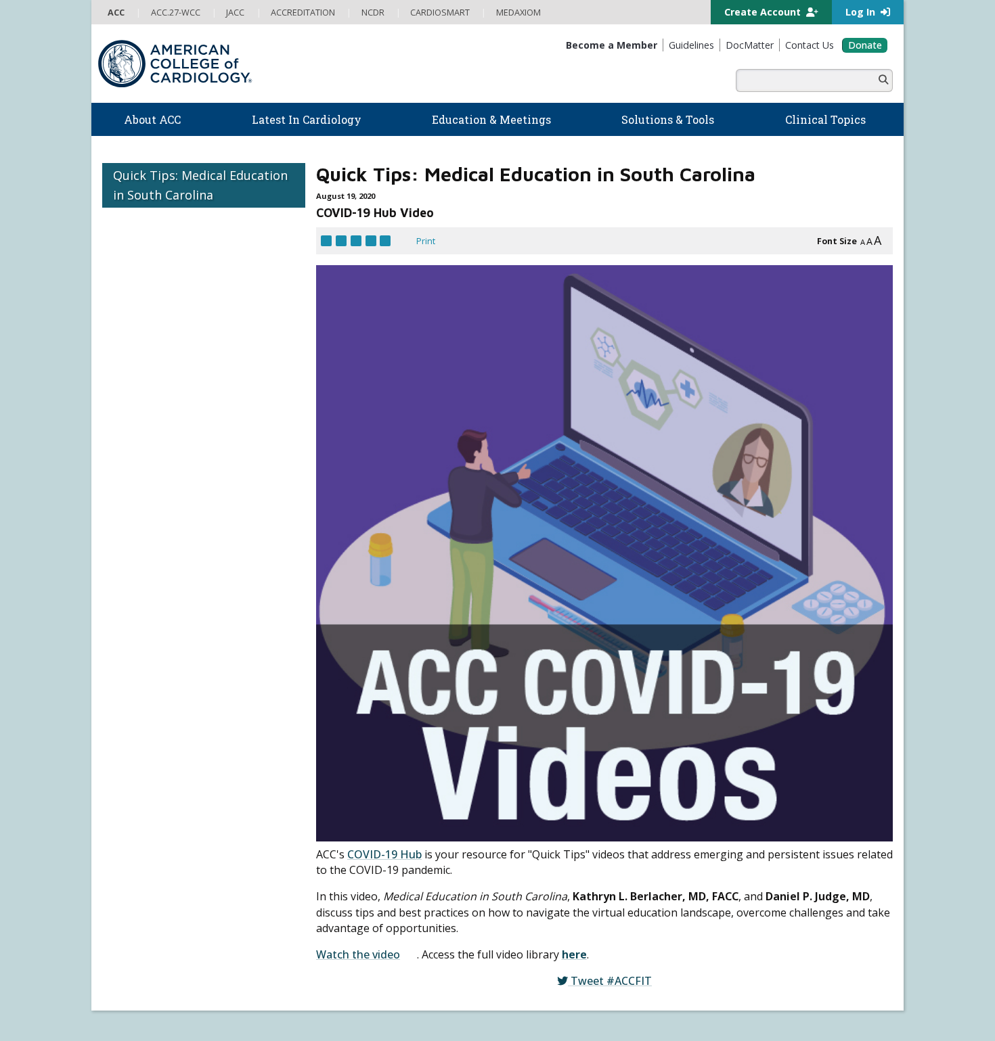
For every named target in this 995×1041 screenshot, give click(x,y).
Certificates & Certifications (357, 762)
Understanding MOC (344, 803)
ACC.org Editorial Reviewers (730, 981)
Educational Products (545, 695)
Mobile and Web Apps (547, 735)
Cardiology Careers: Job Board (564, 640)
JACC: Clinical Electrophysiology (564, 912)
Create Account (763, 11)
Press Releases (419, 981)
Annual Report (822, 981)
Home (197, 547)
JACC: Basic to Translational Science (573, 843)
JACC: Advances (534, 816)
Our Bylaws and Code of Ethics (163, 695)
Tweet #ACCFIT (492, 440)
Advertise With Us (203, 981)
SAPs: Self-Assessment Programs (370, 734)
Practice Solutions (539, 653)
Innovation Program (141, 667)
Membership (256, 547)
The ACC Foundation (143, 626)
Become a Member (140, 762)
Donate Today (139, 869)
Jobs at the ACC (132, 680)
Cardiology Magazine (344, 626)
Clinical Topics (543, 761)
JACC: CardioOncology (546, 857)
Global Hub (124, 831)
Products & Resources (348, 707)
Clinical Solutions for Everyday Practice (580, 667)
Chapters (120, 816)
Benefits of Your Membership (161, 789)
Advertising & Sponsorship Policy (313, 981)
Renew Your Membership (154, 776)
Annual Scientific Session (353, 831)
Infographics (528, 680)
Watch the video (358, 403)
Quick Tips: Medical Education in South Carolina (200, 185)
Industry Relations (138, 708)
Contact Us (737, 710)
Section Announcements (655, 547)
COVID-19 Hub (384, 272)
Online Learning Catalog (351, 693)
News (314, 612)
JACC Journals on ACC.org (572, 788)
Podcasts (321, 653)
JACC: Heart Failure (540, 925)
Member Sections (345, 547)
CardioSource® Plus (344, 748)
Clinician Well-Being (542, 612)
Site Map (407, 995)
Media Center (132, 981)
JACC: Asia (522, 829)
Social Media (483, 981)
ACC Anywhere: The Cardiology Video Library (392, 721)
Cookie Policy (355, 995)
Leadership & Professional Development (385, 776)
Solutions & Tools (549, 598)
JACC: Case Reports (541, 898)
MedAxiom (735, 688)
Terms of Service (288, 995)
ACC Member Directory (148, 844)
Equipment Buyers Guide (554, 708)
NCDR (721, 623)
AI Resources (529, 722)
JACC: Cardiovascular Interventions (572, 884)
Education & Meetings (362, 679)
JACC (512, 802)
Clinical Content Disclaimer (614, 981)
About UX (535, 981)
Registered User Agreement (189, 995)
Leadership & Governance (155, 612)
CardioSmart (741, 666)
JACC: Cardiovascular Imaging (560, 870)
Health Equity (128, 653)
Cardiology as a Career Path (558, 626)
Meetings (321, 816)
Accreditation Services (770, 645)
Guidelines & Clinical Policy (356, 640)
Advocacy (120, 640)
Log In (861, 11)
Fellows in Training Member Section (492, 547)
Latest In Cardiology (357, 598)
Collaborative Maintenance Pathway (374, 789)
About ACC (130, 598)
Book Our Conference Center (161, 722)
